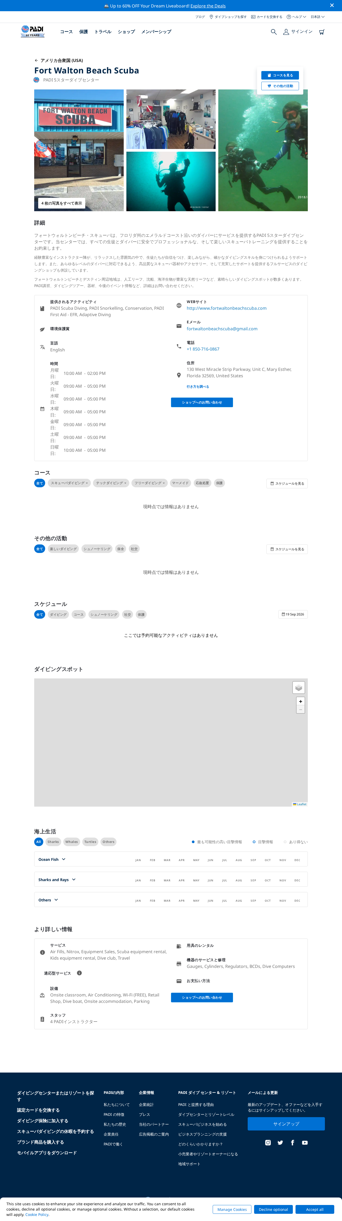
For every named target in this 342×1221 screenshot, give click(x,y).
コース (66, 31)
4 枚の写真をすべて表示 (61, 203)
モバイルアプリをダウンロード (47, 1153)
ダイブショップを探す (231, 16)
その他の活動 (283, 86)
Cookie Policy (36, 1214)
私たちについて (117, 1104)
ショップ (126, 31)
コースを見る (283, 75)
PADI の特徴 (114, 1114)
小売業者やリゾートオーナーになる (208, 1153)
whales (71, 841)
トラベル (102, 31)
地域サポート (189, 1163)
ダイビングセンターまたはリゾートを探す (55, 1096)
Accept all (315, 1209)
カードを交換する (269, 16)
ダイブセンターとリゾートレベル (206, 1114)
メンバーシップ (156, 31)
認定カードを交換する (38, 1110)
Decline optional (273, 1209)
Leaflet (301, 804)
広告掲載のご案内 (154, 1134)
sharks (53, 841)
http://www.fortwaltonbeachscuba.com (227, 308)
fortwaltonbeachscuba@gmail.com (222, 329)
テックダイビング (109, 483)
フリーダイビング (148, 483)
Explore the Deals (208, 6)
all (38, 841)
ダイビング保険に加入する (42, 1121)
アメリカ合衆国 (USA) (60, 60)
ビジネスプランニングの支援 (202, 1134)
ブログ (200, 16)
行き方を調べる (198, 386)
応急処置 (202, 483)
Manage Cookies (232, 1209)
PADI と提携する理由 (196, 1104)
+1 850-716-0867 (203, 349)
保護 (83, 31)
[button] (299, 687)
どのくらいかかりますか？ (200, 1144)
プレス (144, 1114)
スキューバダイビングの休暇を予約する (55, 1131)
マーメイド (180, 483)
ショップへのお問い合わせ (202, 402)
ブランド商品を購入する (40, 1142)
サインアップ (286, 1124)
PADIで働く (113, 1144)
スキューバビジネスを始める (202, 1124)
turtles (90, 841)
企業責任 (111, 1134)
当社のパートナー (154, 1124)
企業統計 (146, 1104)
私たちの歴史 (115, 1124)
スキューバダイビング (67, 483)
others (108, 841)
